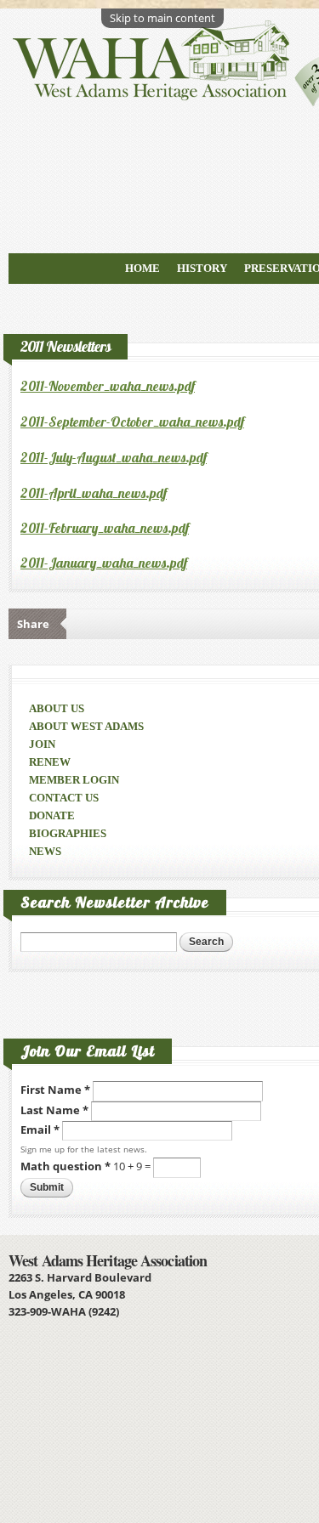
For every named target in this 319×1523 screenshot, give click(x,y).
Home (142, 268)
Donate (52, 815)
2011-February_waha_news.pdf (104, 527)
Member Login (74, 779)
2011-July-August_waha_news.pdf (113, 457)
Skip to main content (162, 17)
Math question (65, 1167)
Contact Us (64, 797)
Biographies (67, 833)
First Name (55, 1089)
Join (42, 744)
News (45, 851)
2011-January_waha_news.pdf (103, 562)
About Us (56, 708)
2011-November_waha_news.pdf (107, 385)
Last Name (54, 1110)
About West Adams (86, 726)
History (202, 268)
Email (40, 1129)
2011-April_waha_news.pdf (93, 492)
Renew (50, 762)
